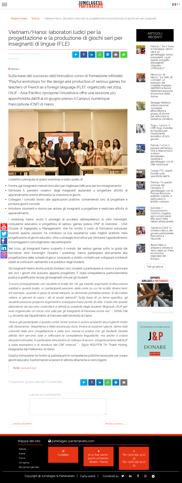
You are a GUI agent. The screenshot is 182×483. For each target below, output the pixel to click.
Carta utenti (87, 476)
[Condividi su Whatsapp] (99, 54)
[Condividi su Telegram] (107, 54)
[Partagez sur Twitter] (122, 476)
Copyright (31, 476)
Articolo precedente (21, 424)
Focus (22, 458)
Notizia (35, 18)
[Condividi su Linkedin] (91, 54)
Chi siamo (24, 462)
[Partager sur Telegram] (115, 382)
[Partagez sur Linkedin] (130, 476)
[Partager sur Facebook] (91, 382)
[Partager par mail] (123, 382)
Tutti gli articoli (155, 266)
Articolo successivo (115, 424)
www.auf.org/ (28, 368)
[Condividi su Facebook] (83, 54)
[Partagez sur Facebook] (138, 476)
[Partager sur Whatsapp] (107, 382)
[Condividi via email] (115, 54)
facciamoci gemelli (29, 467)
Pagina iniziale (19, 18)
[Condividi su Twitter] (75, 54)
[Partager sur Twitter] (83, 382)
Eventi (22, 453)
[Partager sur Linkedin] (99, 382)
